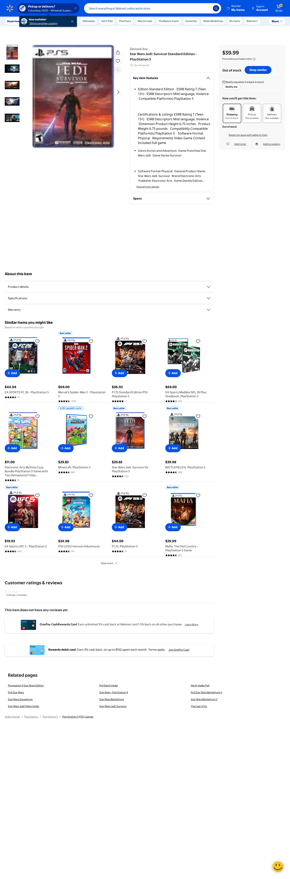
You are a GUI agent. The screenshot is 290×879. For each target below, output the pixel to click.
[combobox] (152, 8)
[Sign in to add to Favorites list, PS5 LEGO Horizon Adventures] (91, 495)
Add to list (240, 144)
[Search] (216, 8)
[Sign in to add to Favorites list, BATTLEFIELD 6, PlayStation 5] (198, 416)
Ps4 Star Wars (16, 692)
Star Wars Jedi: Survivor (113, 706)
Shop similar (258, 70)
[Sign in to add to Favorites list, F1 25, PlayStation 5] (144, 495)
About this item (18, 274)
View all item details (147, 186)
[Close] (73, 21)
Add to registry (271, 144)
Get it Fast (107, 21)
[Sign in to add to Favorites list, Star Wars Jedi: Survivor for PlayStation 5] (144, 416)
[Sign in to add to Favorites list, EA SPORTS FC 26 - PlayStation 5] (37, 341)
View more (107, 563)
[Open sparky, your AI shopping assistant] (278, 867)
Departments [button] (15, 21)
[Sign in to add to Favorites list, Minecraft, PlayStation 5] (91, 416)
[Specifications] (208, 298)
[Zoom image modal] (117, 69)
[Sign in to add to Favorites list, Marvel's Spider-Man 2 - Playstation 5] (91, 341)
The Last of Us (199, 706)
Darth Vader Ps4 (200, 685)
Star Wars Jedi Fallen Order (23, 706)
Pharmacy (125, 21)
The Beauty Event (168, 21)
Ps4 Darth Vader (108, 685)
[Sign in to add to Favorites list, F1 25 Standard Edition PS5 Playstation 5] (144, 341)
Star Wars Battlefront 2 (204, 699)
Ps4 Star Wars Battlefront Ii (206, 692)
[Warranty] (208, 310)
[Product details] (208, 287)
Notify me (231, 86)
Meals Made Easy (213, 21)
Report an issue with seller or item (248, 134)
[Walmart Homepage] (10, 8)
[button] (236, 8)
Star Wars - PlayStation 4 (113, 692)
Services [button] (39, 21)
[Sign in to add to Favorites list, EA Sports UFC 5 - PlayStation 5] (37, 495)
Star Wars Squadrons (20, 699)
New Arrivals (145, 21)
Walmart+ (252, 21)
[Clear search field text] (207, 8)
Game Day (191, 21)
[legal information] (254, 59)
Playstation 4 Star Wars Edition (26, 685)
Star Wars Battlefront (111, 699)
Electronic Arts (138, 48)
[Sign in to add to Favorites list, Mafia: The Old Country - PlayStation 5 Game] (198, 495)
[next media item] (118, 92)
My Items (234, 21)
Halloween (88, 21)
